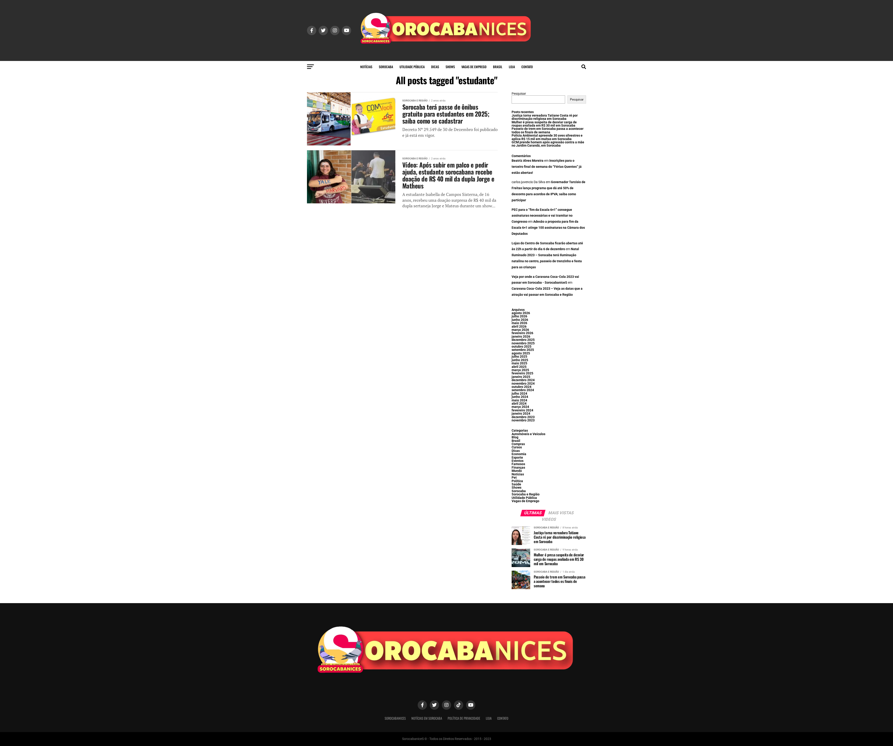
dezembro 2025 (523, 340)
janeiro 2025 (521, 377)
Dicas (435, 66)
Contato (527, 66)
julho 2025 (519, 357)
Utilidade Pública (412, 66)
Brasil (497, 66)
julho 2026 (519, 316)
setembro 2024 (523, 390)
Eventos (517, 461)
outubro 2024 (521, 387)
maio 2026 (519, 323)
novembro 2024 (523, 384)
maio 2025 (519, 363)
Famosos (518, 464)
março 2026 (520, 330)
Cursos (517, 447)
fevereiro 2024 (522, 410)
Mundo (517, 471)
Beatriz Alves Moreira (527, 161)
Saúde (516, 484)
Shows (450, 66)
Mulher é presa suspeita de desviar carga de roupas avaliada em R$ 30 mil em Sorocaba (544, 124)
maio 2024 (519, 400)
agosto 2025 (521, 353)
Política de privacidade (464, 718)
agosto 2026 (521, 313)
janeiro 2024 (521, 414)
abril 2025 (519, 367)
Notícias (366, 66)
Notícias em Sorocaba (426, 718)
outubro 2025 (521, 347)
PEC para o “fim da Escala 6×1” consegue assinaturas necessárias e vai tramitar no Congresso (542, 216)
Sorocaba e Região (526, 494)
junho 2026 (520, 320)
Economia (519, 454)
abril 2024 (519, 404)
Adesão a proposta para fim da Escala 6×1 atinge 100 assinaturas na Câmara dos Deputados (548, 228)
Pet (514, 478)
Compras (518, 444)
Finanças (518, 468)
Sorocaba (386, 66)
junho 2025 (520, 360)
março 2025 (520, 370)
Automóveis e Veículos (528, 434)
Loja (512, 66)
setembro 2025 (523, 350)
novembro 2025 (523, 343)
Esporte (517, 458)
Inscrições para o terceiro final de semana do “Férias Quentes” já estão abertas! (547, 167)
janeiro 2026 (521, 337)
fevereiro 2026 (522, 333)
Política (517, 481)
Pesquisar (519, 94)
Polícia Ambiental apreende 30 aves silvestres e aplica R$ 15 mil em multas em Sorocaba (547, 137)
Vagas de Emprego (473, 66)
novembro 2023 (523, 420)
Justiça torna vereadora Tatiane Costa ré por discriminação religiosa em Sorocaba (545, 117)
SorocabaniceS (395, 718)
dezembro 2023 (523, 417)
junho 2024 (520, 397)
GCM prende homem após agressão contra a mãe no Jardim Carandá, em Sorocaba (548, 144)
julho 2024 (519, 394)
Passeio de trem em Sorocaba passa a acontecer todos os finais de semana (547, 130)
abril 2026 (519, 327)
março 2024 (520, 407)
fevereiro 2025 (522, 373)
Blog (515, 437)
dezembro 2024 (523, 380)
